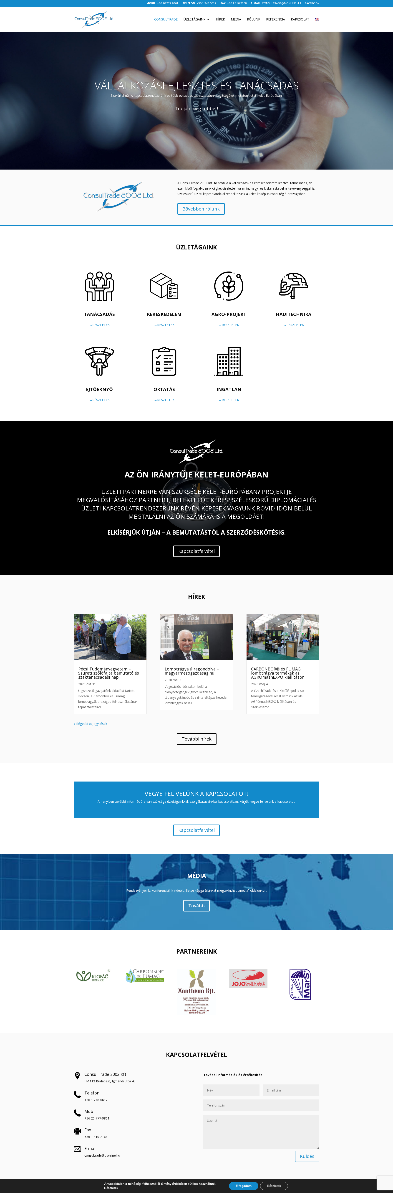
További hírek (197, 739)
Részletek (111, 1188)
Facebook (312, 3)
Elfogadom (244, 1186)
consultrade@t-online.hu (276, 3)
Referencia (275, 19)
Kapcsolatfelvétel (196, 551)
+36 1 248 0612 (199, 3)
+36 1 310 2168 (233, 3)
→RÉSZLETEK (99, 324)
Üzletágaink (194, 19)
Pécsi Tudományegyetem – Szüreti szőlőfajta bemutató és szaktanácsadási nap (108, 673)
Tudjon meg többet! (196, 108)
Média (236, 19)
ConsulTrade (166, 19)
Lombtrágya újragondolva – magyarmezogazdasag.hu (192, 671)
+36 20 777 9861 (162, 3)
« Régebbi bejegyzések (90, 723)
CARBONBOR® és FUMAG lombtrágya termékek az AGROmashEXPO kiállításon (278, 673)
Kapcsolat (300, 19)
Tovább (196, 906)
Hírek (220, 19)
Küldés (307, 1156)
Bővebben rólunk (201, 209)
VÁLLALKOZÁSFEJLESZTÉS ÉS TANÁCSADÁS (197, 85)
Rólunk (253, 19)
